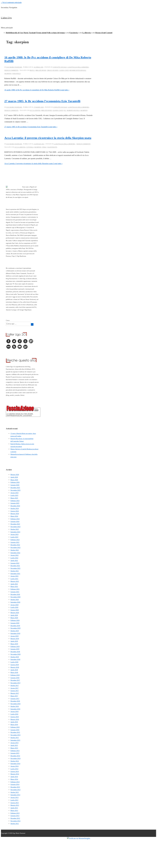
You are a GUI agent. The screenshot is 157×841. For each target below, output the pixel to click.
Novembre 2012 (15, 821)
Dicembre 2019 (15, 625)
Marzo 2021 (14, 586)
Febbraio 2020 (15, 620)
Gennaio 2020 (14, 623)
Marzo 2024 (14, 516)
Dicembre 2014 (15, 756)
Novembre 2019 (15, 628)
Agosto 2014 (14, 766)
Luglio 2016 (14, 714)
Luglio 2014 (14, 769)
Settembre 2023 (15, 532)
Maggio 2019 (14, 638)
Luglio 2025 (14, 495)
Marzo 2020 (14, 618)
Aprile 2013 (14, 808)
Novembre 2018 (15, 654)
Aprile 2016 (14, 722)
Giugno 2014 (14, 771)
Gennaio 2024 (14, 521)
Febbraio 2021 (15, 589)
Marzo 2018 (14, 672)
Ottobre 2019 (14, 631)
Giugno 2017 (14, 691)
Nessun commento (11, 70)
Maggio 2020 (14, 612)
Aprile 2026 (14, 477)
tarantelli (16, 73)
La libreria (86, 33)
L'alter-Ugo (6, 17)
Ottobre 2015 (14, 737)
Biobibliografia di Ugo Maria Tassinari (21, 33)
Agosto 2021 (14, 576)
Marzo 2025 (14, 498)
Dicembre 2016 (15, 701)
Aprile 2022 (14, 560)
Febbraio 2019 (15, 646)
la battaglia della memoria (78, 67)
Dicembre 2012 (15, 818)
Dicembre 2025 (15, 487)
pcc (65, 110)
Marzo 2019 (14, 644)
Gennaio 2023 (14, 542)
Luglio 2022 (14, 558)
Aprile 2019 (14, 641)
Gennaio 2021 (14, 592)
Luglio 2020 (14, 607)
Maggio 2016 (14, 719)
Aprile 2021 (14, 584)
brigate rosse (41, 70)
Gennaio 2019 (14, 649)
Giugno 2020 (14, 610)
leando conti (58, 110)
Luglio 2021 (14, 579)
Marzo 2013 (14, 810)
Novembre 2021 (15, 568)
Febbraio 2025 (15, 500)
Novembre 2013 (15, 790)
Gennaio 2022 (14, 563)
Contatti (109, 33)
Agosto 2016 (14, 711)
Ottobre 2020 (14, 599)
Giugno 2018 (14, 665)
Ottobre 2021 (14, 571)
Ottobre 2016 (14, 706)
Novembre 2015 (15, 735)
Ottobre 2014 (14, 761)
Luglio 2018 (14, 662)
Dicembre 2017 (15, 680)
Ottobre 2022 (14, 550)
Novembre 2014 (15, 758)
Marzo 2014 (14, 779)
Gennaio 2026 (14, 485)
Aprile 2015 (14, 745)
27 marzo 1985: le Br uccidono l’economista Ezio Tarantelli (42, 101)
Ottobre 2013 (14, 792)
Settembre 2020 (15, 602)
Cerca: (8, 320)
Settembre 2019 (15, 633)
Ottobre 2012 (14, 823)
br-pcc (32, 70)
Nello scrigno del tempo (56, 33)
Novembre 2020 (15, 597)
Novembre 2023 (15, 526)
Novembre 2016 (15, 704)
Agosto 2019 (14, 636)
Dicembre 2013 (15, 787)
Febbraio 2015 (15, 750)
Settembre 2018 (15, 659)
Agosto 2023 (14, 534)
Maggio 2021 (14, 581)
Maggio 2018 (14, 667)
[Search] (32, 324)
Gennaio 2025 (14, 503)
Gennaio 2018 (14, 678)
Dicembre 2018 (15, 651)
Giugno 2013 (14, 803)
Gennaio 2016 (14, 730)
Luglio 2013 (14, 800)
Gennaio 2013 (14, 816)
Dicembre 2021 (15, 566)
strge (44, 147)
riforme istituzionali (77, 70)
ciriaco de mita (53, 70)
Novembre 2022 (15, 547)
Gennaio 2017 (14, 698)
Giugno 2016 (14, 717)
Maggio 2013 (14, 805)
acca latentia (35, 110)
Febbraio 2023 (15, 540)
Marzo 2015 (14, 748)
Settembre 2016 (15, 709)
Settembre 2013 (15, 795)
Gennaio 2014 (14, 784)
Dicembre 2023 (15, 524)
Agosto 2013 (14, 797)
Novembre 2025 (15, 490)
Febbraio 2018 (15, 675)
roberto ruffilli (73, 110)
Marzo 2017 (14, 696)
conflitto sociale (60, 67)
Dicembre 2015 (15, 732)
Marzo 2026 (14, 480)
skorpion (7, 73)
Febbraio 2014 (15, 782)
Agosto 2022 (14, 555)
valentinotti (52, 147)
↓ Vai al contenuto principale (11, 2)
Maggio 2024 (14, 513)
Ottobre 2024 (14, 508)
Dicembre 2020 (15, 594)
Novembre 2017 (15, 683)
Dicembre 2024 (15, 506)
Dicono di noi (100, 33)
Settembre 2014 (15, 763)
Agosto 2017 (14, 688)
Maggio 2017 (14, 693)
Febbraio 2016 (15, 727)
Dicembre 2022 (15, 545)
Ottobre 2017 (14, 685)
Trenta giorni (41, 33)
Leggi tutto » (36, 90)
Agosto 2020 (14, 605)
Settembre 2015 (15, 740)
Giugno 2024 (14, 511)
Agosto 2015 (14, 743)
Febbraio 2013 (15, 813)
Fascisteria (73, 33)
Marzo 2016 (14, 724)
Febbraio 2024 (15, 519)
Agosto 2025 (14, 493)
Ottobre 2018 (14, 657)
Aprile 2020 (14, 615)
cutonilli (30, 147)
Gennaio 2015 (14, 753)
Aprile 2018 (14, 670)
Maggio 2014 (14, 774)
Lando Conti (64, 70)
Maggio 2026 (14, 474)
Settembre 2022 (15, 553)
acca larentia (20, 147)
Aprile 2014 (14, 776)
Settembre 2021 (15, 573)
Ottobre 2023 (14, 529)
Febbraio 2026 (15, 482)
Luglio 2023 (14, 537)
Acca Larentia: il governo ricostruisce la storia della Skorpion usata (47, 138)
